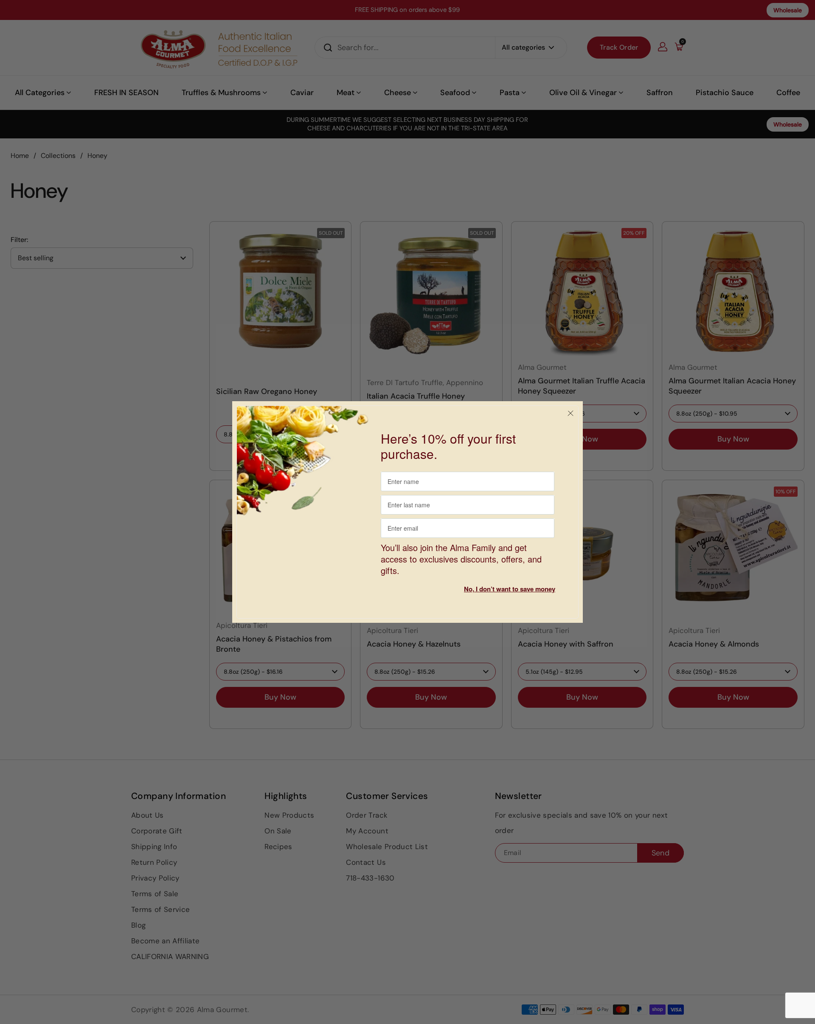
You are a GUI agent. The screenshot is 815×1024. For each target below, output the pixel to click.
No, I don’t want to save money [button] (509, 589)
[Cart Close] (570, 413)
